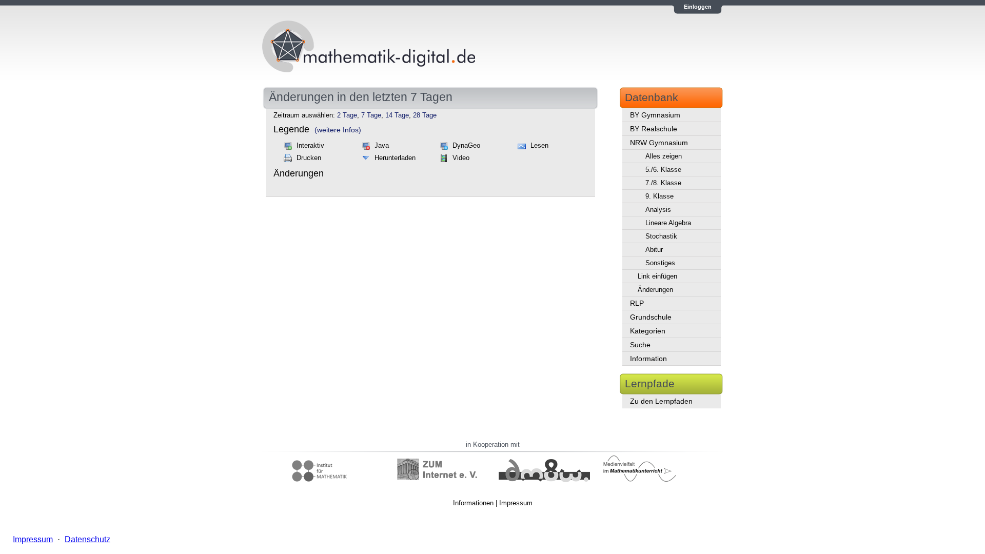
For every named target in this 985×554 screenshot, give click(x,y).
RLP (637, 303)
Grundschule (651, 317)
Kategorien (647, 331)
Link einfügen (657, 276)
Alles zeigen (663, 156)
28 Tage (425, 115)
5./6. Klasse (663, 169)
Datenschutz (87, 539)
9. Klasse (659, 196)
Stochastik (661, 236)
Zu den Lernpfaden (661, 401)
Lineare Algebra (668, 223)
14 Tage (397, 115)
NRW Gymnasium (659, 142)
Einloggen (698, 7)
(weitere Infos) (337, 130)
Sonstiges (660, 263)
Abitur (654, 249)
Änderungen (655, 289)
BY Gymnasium (655, 115)
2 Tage (347, 115)
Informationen (473, 503)
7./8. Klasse (663, 183)
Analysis (658, 209)
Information (648, 358)
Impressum (516, 503)
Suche (640, 345)
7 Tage (371, 115)
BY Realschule (653, 129)
